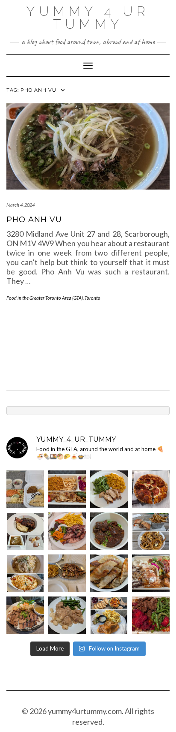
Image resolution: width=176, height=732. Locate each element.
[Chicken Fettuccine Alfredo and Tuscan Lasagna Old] (25, 573)
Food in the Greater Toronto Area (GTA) (44, 298)
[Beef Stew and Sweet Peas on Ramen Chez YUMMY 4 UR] (109, 531)
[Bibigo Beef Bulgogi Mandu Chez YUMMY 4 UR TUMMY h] (109, 573)
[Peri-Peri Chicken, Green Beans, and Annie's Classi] (109, 489)
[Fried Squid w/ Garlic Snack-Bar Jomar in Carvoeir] (67, 531)
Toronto (92, 298)
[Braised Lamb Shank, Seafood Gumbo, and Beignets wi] (25, 531)
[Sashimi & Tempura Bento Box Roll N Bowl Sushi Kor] (25, 489)
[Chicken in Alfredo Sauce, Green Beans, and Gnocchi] (67, 615)
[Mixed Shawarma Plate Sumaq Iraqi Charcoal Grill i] (151, 573)
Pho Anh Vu (34, 219)
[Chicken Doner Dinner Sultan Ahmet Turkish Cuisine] (67, 489)
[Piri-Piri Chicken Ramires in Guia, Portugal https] (67, 573)
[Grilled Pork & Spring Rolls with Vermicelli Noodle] (25, 615)
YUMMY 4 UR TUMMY (88, 18)
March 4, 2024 (20, 205)
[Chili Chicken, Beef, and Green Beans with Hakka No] (151, 615)
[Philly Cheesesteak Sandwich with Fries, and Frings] (151, 531)
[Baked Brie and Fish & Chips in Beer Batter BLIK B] (109, 615)
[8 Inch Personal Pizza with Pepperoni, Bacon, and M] (151, 489)
